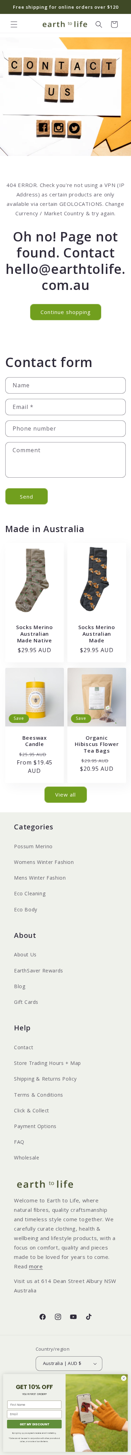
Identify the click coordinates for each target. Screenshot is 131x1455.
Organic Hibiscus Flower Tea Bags (96, 744)
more (36, 1266)
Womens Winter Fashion (44, 862)
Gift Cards (26, 1002)
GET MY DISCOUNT (34, 1424)
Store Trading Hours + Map (47, 1063)
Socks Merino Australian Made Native (34, 633)
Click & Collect (31, 1110)
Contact (23, 1047)
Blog (19, 986)
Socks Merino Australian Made (96, 633)
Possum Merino (33, 846)
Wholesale (26, 1157)
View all (65, 794)
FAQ (19, 1142)
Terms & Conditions (38, 1094)
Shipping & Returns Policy (45, 1078)
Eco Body (25, 909)
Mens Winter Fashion (40, 877)
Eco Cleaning (29, 893)
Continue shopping (66, 311)
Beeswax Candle (34, 740)
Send (26, 496)
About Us (25, 954)
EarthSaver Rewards (38, 970)
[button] (14, 24)
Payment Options (35, 1126)
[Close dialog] (123, 1378)
